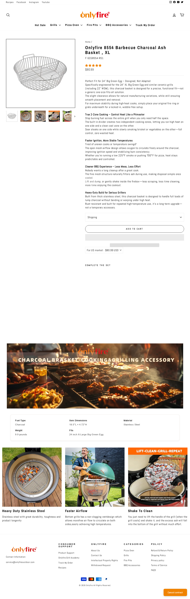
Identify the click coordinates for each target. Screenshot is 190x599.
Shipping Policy (158, 555)
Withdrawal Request (101, 565)
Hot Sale (40, 25)
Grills (54, 25)
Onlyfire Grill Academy (68, 557)
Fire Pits (93, 25)
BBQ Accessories (117, 25)
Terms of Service (159, 565)
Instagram (34, 2)
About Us (95, 550)
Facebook (21, 2)
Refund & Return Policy (162, 550)
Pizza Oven (72, 25)
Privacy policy (157, 560)
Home (88, 41)
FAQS (153, 570)
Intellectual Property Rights (104, 560)
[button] (93, 65)
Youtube (46, 2)
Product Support (66, 552)
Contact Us (96, 555)
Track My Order (145, 25)
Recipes (10, 2)
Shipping (92, 217)
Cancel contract (175, 592)
